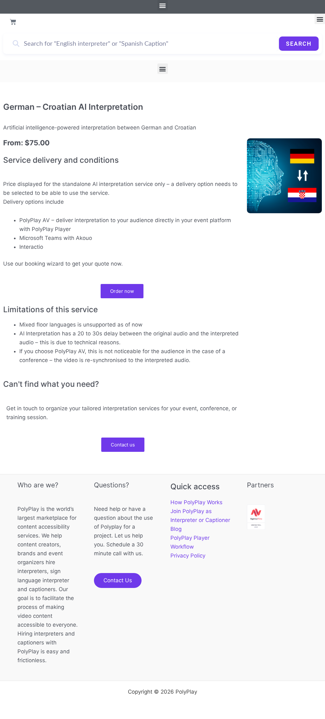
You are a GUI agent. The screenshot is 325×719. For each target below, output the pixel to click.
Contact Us (117, 580)
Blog (176, 529)
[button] (162, 5)
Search (299, 43)
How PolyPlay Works (196, 502)
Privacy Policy (187, 555)
